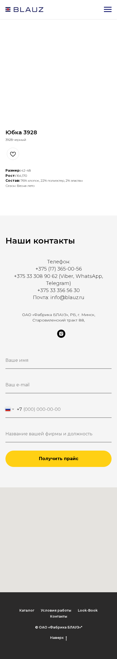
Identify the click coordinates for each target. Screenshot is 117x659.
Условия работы (56, 610)
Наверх (57, 638)
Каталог (26, 610)
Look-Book (88, 610)
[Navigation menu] (108, 9)
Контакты (58, 616)
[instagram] (61, 336)
